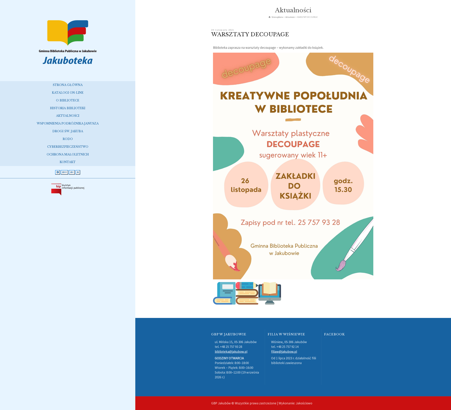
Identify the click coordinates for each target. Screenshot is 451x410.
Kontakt (68, 162)
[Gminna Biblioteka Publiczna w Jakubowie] (67, 42)
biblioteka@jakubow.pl (231, 351)
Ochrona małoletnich (68, 154)
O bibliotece (67, 100)
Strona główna (68, 85)
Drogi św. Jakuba (67, 131)
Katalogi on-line (68, 92)
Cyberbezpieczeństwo (67, 146)
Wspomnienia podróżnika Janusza (68, 123)
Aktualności (67, 115)
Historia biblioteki (67, 108)
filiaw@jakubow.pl (284, 351)
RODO (68, 139)
